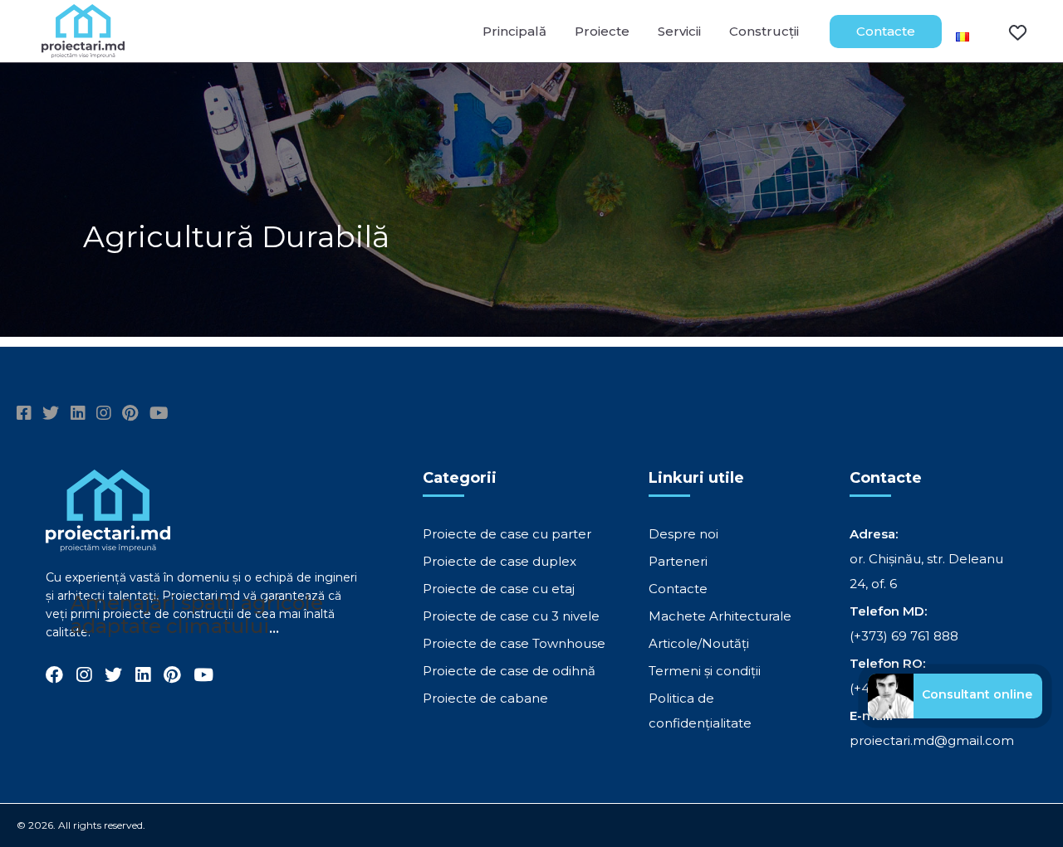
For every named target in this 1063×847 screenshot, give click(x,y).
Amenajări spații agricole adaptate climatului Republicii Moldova (197, 626)
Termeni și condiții (705, 671)
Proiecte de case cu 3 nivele (511, 616)
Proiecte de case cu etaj (499, 588)
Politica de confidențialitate (700, 710)
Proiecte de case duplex (499, 561)
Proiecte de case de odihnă (509, 671)
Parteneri (678, 561)
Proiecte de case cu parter (507, 534)
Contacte (885, 31)
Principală (514, 31)
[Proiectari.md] (83, 50)
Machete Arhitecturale (720, 616)
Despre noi (683, 534)
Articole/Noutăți (699, 643)
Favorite (1007, 31)
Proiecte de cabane (485, 698)
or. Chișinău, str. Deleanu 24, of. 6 (926, 571)
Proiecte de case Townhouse (514, 643)
